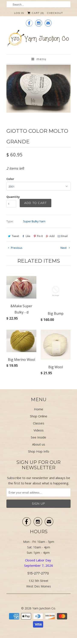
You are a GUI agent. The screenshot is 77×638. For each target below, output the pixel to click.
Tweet (15, 236)
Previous (16, 248)
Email (64, 236)
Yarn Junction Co (43, 608)
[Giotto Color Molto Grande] (38, 89)
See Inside (38, 437)
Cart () (37, 13)
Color (10, 179)
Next (64, 248)
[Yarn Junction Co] (38, 40)
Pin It (40, 236)
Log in (19, 13)
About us (38, 444)
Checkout (55, 13)
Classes (38, 423)
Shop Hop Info (38, 451)
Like (28, 236)
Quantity (13, 197)
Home (38, 409)
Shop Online (38, 416)
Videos (39, 430)
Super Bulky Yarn (34, 221)
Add (52, 236)
